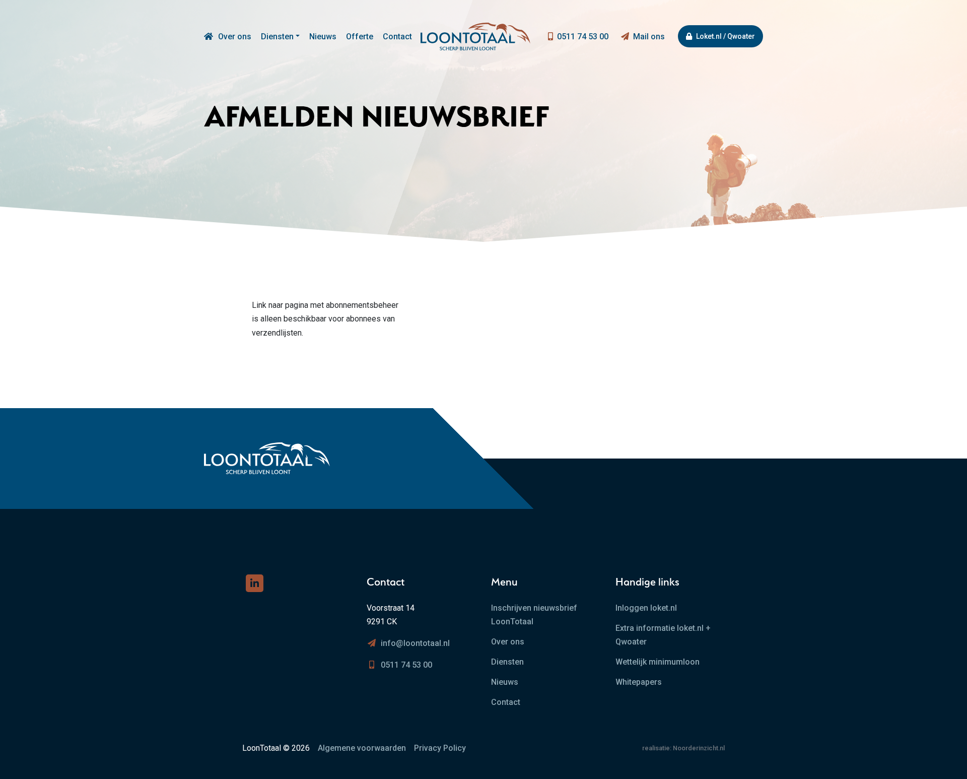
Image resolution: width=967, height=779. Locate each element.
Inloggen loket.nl (646, 608)
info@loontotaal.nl (415, 643)
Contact (397, 36)
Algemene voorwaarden (362, 748)
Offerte (359, 36)
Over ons (234, 36)
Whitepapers (638, 682)
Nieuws (322, 36)
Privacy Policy (440, 748)
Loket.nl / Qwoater (725, 36)
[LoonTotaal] (208, 36)
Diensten (277, 36)
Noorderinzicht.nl (699, 748)
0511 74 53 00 (582, 36)
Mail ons (649, 36)
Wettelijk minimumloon (657, 662)
